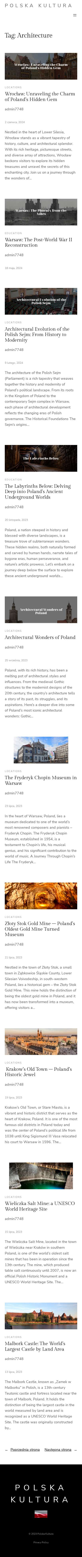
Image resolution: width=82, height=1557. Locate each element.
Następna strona (61, 1449)
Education (13, 233)
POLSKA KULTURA (39, 5)
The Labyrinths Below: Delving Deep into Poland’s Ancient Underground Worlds (38, 491)
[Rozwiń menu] (74, 15)
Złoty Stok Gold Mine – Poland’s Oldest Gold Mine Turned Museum (40, 929)
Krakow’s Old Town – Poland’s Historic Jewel (38, 1072)
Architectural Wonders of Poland (40, 637)
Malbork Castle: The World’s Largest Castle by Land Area (35, 1346)
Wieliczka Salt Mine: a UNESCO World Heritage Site (40, 1206)
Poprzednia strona (22, 1449)
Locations (13, 87)
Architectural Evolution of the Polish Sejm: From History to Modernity (37, 334)
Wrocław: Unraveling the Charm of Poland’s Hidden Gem (40, 96)
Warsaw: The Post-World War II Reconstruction (38, 242)
